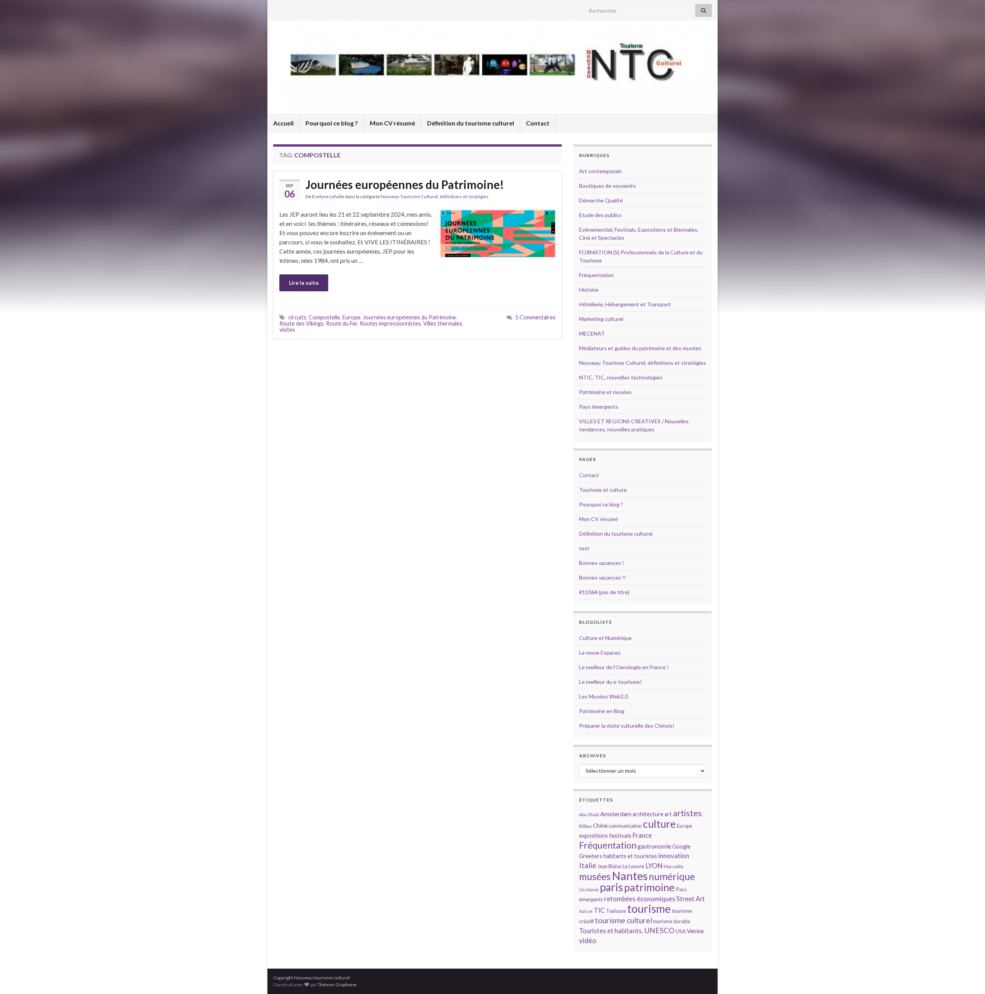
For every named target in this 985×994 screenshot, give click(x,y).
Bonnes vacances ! (601, 563)
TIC (599, 910)
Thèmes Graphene (336, 984)
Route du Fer (341, 323)
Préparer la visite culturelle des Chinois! (626, 725)
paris (611, 887)
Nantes (630, 875)
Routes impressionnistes (390, 323)
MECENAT (592, 333)
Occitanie (589, 889)
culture (659, 823)
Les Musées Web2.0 (603, 696)
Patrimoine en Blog (601, 711)
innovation (673, 856)
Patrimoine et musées (605, 392)
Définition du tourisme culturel (470, 123)
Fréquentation (596, 275)
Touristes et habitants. (611, 931)
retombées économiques (639, 899)
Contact (537, 123)
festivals (620, 835)
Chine (600, 825)
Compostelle (324, 317)
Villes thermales (442, 323)
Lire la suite (304, 282)
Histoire (588, 289)
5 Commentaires (535, 317)
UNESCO (659, 930)
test (584, 548)
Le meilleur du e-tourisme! (610, 681)
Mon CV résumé (392, 123)
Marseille (673, 866)
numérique (672, 876)
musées (595, 876)
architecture (648, 814)
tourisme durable (671, 921)
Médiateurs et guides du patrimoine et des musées (640, 348)
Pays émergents (598, 406)
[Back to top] (967, 976)
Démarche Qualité (601, 200)
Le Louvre (633, 866)
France (642, 835)
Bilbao (585, 826)
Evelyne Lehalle (328, 196)
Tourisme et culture (603, 489)
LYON (654, 866)
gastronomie (654, 846)
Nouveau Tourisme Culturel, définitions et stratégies (435, 196)
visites (287, 329)
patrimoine (649, 887)
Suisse (586, 911)
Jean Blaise (609, 866)
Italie (587, 865)
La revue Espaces (600, 652)
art (668, 814)
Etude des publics (600, 215)
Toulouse (616, 911)
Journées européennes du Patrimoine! (405, 184)
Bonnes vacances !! (602, 577)
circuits (297, 317)
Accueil (283, 123)
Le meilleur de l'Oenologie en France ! (624, 667)
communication (625, 826)
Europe (351, 317)
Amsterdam (615, 813)
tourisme (649, 908)
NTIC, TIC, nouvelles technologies (621, 377)
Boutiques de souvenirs (607, 185)
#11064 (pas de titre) (604, 592)
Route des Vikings (301, 323)
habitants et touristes (630, 856)
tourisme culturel (623, 920)
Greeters (590, 856)
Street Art (690, 899)
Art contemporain (600, 171)
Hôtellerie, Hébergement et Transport (625, 304)
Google (681, 846)
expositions (593, 835)
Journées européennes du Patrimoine (409, 317)
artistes (687, 813)
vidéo (587, 940)
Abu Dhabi (589, 814)
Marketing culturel (601, 319)
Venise (695, 930)
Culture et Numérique (605, 638)
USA (681, 931)
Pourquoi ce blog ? (332, 123)
